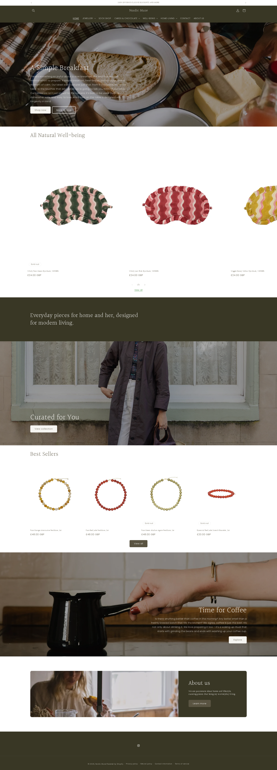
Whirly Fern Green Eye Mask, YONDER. (43, 271)
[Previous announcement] (31, 2)
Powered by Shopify (115, 764)
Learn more (199, 703)
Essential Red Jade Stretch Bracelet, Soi (213, 530)
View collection (44, 428)
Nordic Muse (100, 764)
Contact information (163, 764)
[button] (33, 10)
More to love (63, 109)
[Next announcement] (246, 2)
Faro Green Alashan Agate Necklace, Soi (157, 530)
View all (138, 290)
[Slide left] (132, 285)
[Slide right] (145, 285)
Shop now (40, 109)
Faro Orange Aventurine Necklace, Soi (46, 530)
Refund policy (146, 764)
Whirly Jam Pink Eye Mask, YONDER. (144, 271)
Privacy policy (132, 764)
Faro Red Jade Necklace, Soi (97, 530)
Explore (238, 639)
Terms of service (182, 764)
